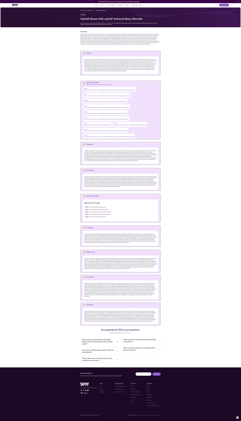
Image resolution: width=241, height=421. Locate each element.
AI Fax (132, 400)
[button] (97, 5)
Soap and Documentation (136, 394)
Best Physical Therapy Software (153, 405)
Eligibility (133, 389)
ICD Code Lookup (150, 402)
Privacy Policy (150, 415)
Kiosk (132, 402)
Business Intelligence (135, 391)
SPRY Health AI (84, 396)
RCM (132, 386)
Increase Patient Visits (119, 391)
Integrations (102, 391)
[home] (15, 5)
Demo (101, 386)
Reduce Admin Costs (119, 389)
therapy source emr (85, 395)
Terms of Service (157, 415)
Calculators (149, 400)
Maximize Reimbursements (120, 386)
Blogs (148, 386)
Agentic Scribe (135, 5)
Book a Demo (224, 5)
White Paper (149, 394)
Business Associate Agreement (133, 415)
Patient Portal (133, 397)
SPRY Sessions (150, 397)
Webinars (149, 391)
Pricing (140, 5)
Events (148, 389)
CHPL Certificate (143, 415)
